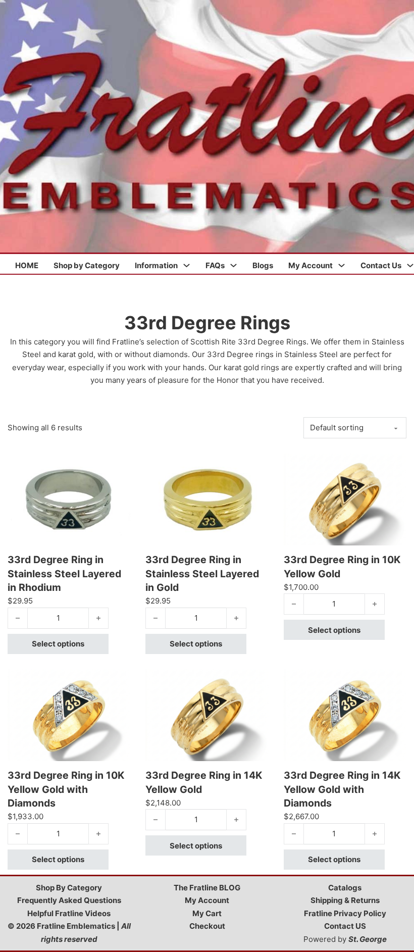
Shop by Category (87, 265)
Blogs (262, 265)
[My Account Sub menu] (341, 265)
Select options (58, 643)
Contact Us (380, 265)
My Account (310, 265)
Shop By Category (69, 887)
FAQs (215, 265)
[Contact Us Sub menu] (410, 265)
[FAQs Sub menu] (233, 265)
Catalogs (344, 887)
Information (156, 265)
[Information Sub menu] (186, 265)
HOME (26, 265)
